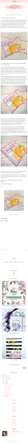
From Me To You (7, 387)
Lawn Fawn (14, 408)
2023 (4, 375)
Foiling (14, 407)
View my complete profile (17, 433)
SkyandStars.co (18, 441)
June (5, 381)
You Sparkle (6, 392)
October (6, 377)
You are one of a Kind (8, 386)
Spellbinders (16, 214)
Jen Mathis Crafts (18, 431)
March (5, 395)
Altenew (14, 406)
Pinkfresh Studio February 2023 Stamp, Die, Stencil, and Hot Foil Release (14, 306)
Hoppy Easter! (6, 391)
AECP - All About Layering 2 (14, 333)
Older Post (25, 250)
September (6, 378)
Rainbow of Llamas (7, 388)
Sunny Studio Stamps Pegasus (9, 384)
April (5, 383)
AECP (14, 405)
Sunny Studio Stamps (14, 412)
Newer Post (3, 250)
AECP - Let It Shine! (14, 359)
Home (14, 250)
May (5, 382)
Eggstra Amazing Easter (8, 393)
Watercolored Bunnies (8, 394)
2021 (4, 376)
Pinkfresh (14, 410)
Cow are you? (6, 389)
